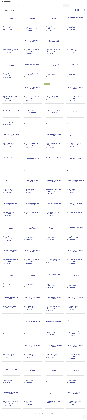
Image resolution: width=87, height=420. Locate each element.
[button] (2, 10)
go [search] (66, 5)
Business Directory (35, 413)
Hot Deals (48, 413)
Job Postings (53, 413)
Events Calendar (42, 413)
